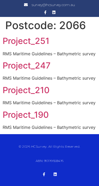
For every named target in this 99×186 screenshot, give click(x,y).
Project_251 (26, 41)
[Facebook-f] (45, 12)
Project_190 (26, 115)
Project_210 (26, 90)
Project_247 (27, 65)
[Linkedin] (54, 12)
